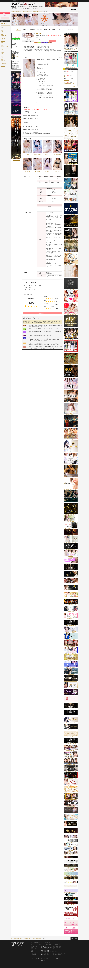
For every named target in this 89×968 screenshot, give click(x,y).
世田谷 (2, 56)
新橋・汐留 (3, 43)
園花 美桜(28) (37, 171)
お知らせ (25, 29)
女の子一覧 (47, 29)
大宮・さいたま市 (3, 63)
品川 (2, 39)
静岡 (48, 950)
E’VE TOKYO (67, 76)
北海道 (42, 946)
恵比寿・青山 (3, 32)
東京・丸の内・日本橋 (4, 46)
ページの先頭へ (74, 938)
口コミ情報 (52, 41)
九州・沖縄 (8, 25)
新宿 (2, 34)
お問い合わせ (45, 958)
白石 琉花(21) (27, 154)
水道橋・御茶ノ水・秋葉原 (5, 48)
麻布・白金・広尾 (3, 36)
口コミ (64, 29)
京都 (45, 951)
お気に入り (33, 958)
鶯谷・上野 (3, 52)
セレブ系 (13, 65)
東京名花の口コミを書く (42, 313)
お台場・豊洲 (3, 45)
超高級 (16, 68)
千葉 (2, 64)
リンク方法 (51, 958)
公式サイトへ (28, 41)
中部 (6, 23)
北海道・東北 (3, 25)
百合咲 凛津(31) (57, 154)
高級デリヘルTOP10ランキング (25, 0)
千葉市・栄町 (3, 66)
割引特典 (32, 29)
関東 (2, 23)
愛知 (42, 950)
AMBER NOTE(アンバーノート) (70, 83)
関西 (4, 23)
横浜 (2, 59)
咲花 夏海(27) (47, 171)
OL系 (13, 68)
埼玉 (2, 62)
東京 (2, 30)
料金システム (56, 29)
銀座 (2, 42)
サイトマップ (39, 958)
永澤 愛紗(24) (47, 154)
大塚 (2, 50)
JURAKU (66, 73)
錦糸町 (2, 53)
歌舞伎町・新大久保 (4, 35)
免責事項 (56, 958)
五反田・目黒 (3, 41)
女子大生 (17, 65)
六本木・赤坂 (3, 38)
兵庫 (48, 951)
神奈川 (2, 57)
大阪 (42, 951)
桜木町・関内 (3, 60)
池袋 (2, 49)
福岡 (42, 954)
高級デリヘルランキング (46, 960)
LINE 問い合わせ (16, 39)
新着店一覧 (75, 86)
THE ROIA (66, 80)
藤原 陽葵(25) (27, 171)
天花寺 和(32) (57, 171)
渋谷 (2, 31)
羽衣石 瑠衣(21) (37, 154)
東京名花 (38, 33)
